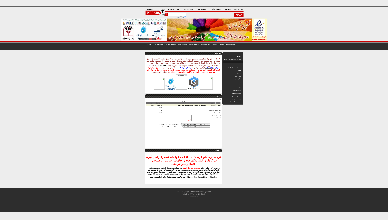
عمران (233, 47)
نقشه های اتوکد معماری (218, 44)
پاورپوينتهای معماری (194, 44)
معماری (149, 44)
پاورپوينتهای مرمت (182, 44)
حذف (219, 105)
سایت (178, 17)
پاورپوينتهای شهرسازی (170, 44)
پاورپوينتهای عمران (158, 44)
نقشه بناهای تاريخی (205, 44)
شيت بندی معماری (230, 44)
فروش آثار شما (202, 9)
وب (183, 17)
